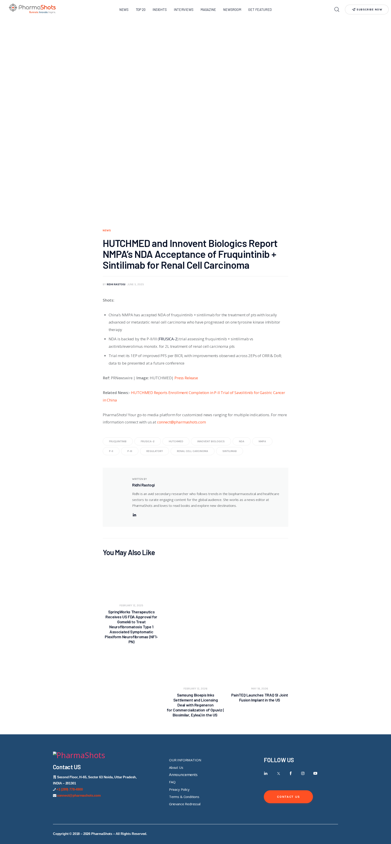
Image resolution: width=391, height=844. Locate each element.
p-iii (129, 451)
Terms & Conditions (184, 796)
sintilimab (229, 451)
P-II (111, 451)
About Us (176, 767)
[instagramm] (303, 773)
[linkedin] (134, 515)
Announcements (183, 774)
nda (241, 441)
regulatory (154, 451)
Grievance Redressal (184, 804)
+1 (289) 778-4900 (69, 789)
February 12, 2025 (131, 605)
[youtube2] (315, 773)
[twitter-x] (278, 773)
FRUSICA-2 (168, 338)
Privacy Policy (179, 789)
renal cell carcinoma (192, 451)
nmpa (262, 441)
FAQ (172, 782)
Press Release (186, 377)
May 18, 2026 (259, 688)
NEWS (107, 230)
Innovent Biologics (211, 441)
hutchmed (176, 441)
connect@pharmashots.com (181, 422)
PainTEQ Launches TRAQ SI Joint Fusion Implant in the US (259, 697)
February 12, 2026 (195, 688)
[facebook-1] (291, 773)
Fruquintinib (117, 441)
